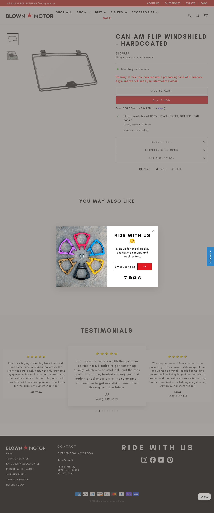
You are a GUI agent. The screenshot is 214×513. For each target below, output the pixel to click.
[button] (210, 256)
